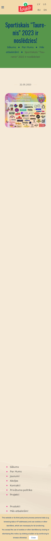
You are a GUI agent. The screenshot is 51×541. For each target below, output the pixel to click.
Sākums (11, 47)
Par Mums (28, 47)
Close (33, 537)
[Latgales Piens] (25, 6)
